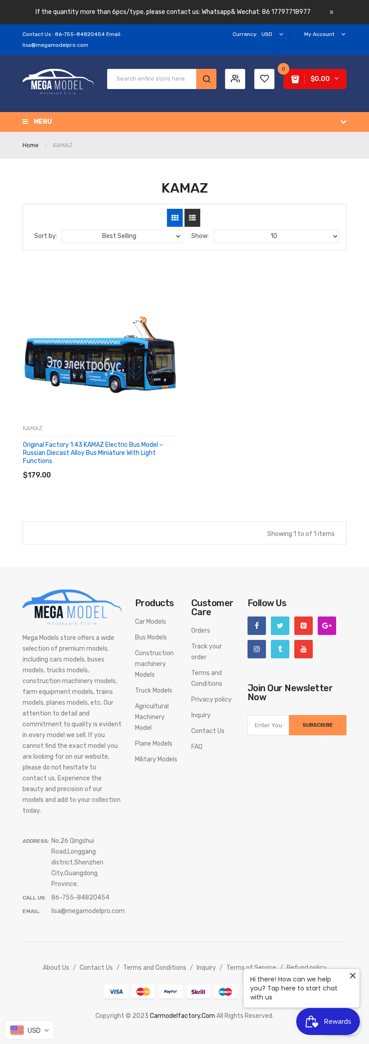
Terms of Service (251, 968)
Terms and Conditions (154, 968)
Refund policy (307, 968)
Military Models (156, 759)
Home (30, 145)
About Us (56, 968)
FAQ (196, 747)
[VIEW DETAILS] (87, 466)
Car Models (150, 622)
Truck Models (153, 690)
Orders (200, 630)
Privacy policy (211, 699)
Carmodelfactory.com (182, 1016)
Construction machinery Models (154, 664)
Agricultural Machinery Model (152, 717)
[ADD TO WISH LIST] (105, 466)
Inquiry (201, 715)
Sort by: (45, 236)
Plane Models (153, 743)
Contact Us (208, 731)
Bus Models (151, 637)
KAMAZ (32, 428)
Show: (200, 236)
